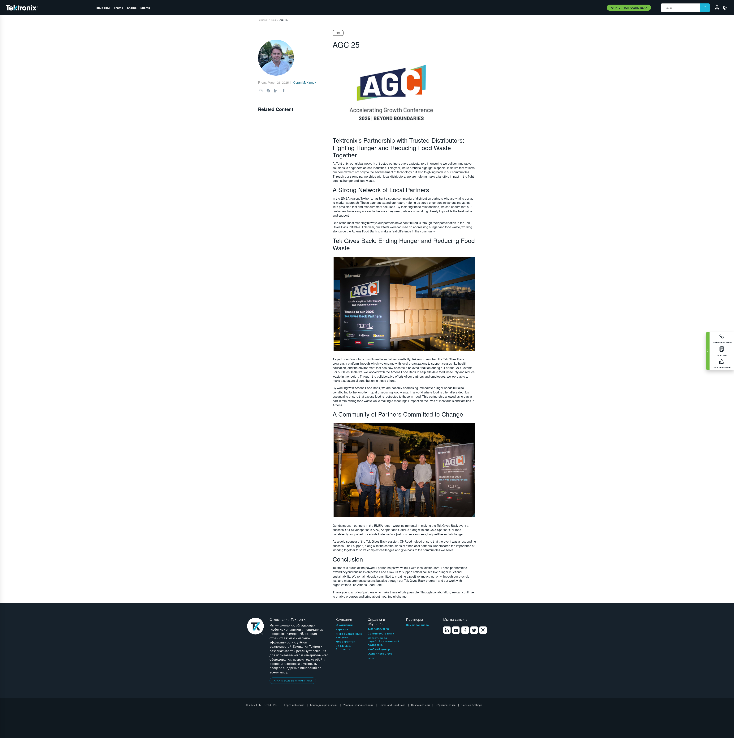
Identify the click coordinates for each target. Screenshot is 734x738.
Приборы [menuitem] (103, 8)
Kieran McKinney (304, 82)
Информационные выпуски (349, 635)
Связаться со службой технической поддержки (383, 641)
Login (715, 8)
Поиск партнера (417, 624)
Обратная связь (446, 705)
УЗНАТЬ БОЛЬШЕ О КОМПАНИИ (293, 680)
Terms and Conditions (392, 705)
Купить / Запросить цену (629, 7)
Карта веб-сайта (294, 705)
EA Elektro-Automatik (343, 647)
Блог (371, 658)
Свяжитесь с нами (381, 633)
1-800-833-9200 (378, 629)
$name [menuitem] (118, 8)
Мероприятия (345, 641)
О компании (344, 624)
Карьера (342, 629)
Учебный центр (379, 649)
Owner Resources (380, 653)
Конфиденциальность (324, 705)
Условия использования (358, 705)
